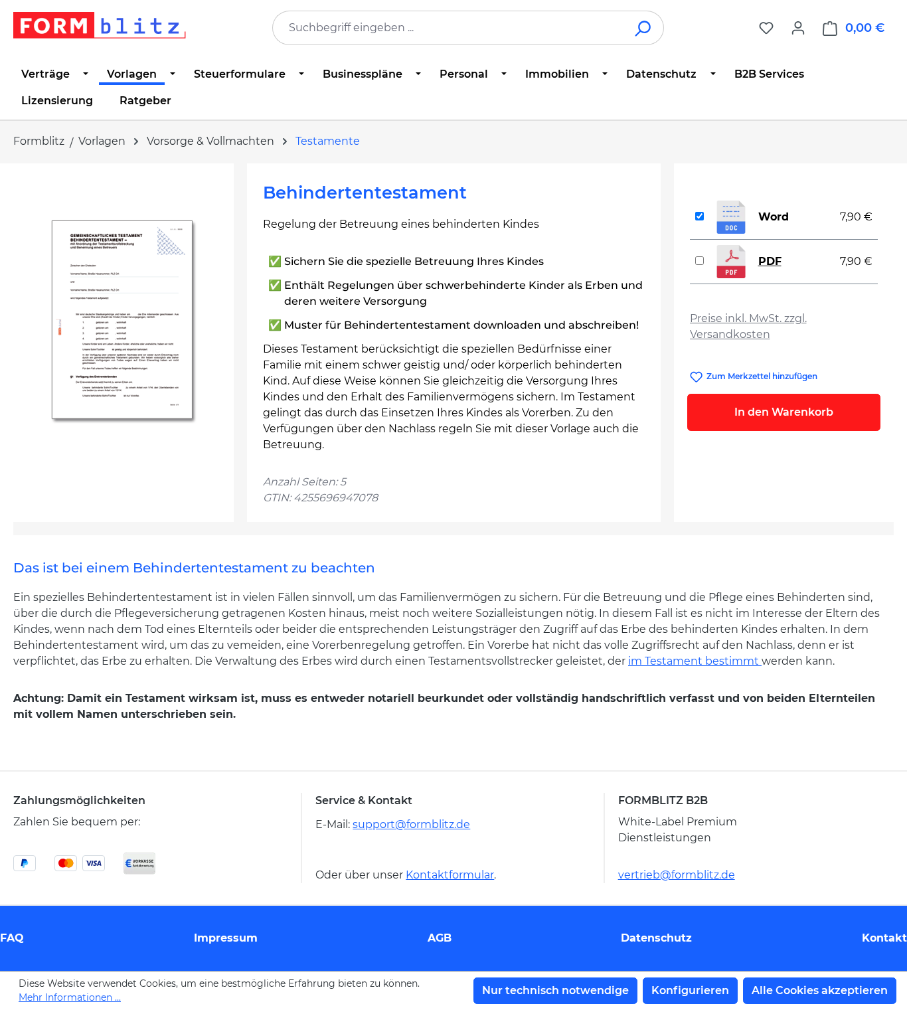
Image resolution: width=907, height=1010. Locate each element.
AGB (440, 938)
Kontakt (884, 938)
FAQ (12, 938)
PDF (770, 261)
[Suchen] (643, 28)
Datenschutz (656, 938)
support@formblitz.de (411, 824)
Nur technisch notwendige (555, 990)
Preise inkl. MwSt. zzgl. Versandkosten (748, 326)
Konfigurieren (690, 990)
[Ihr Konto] (798, 28)
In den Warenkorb (783, 412)
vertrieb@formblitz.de (676, 875)
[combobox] (448, 28)
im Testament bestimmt (695, 661)
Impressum (226, 938)
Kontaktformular (450, 875)
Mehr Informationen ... (70, 997)
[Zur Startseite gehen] (99, 25)
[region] (123, 322)
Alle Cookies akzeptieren (820, 990)
